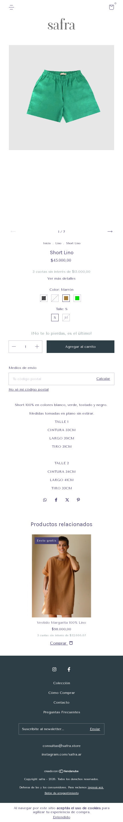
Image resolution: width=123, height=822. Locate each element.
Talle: (62, 309)
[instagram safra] (54, 669)
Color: (61, 290)
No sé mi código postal (29, 389)
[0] (110, 8)
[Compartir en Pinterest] (78, 500)
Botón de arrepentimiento (62, 793)
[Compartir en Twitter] (68, 500)
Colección (61, 683)
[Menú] (12, 7)
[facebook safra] (69, 669)
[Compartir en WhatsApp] (45, 500)
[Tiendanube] (62, 771)
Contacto (61, 702)
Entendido (61, 817)
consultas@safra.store (62, 746)
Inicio (47, 243)
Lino (58, 243)
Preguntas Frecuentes (61, 712)
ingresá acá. (96, 787)
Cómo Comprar (61, 693)
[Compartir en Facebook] (56, 500)
